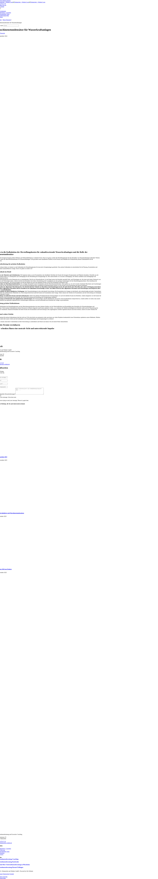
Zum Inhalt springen (5, 0)
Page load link (3, 876)
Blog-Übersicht (7, 20)
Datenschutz (6, 874)
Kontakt (12, 874)
